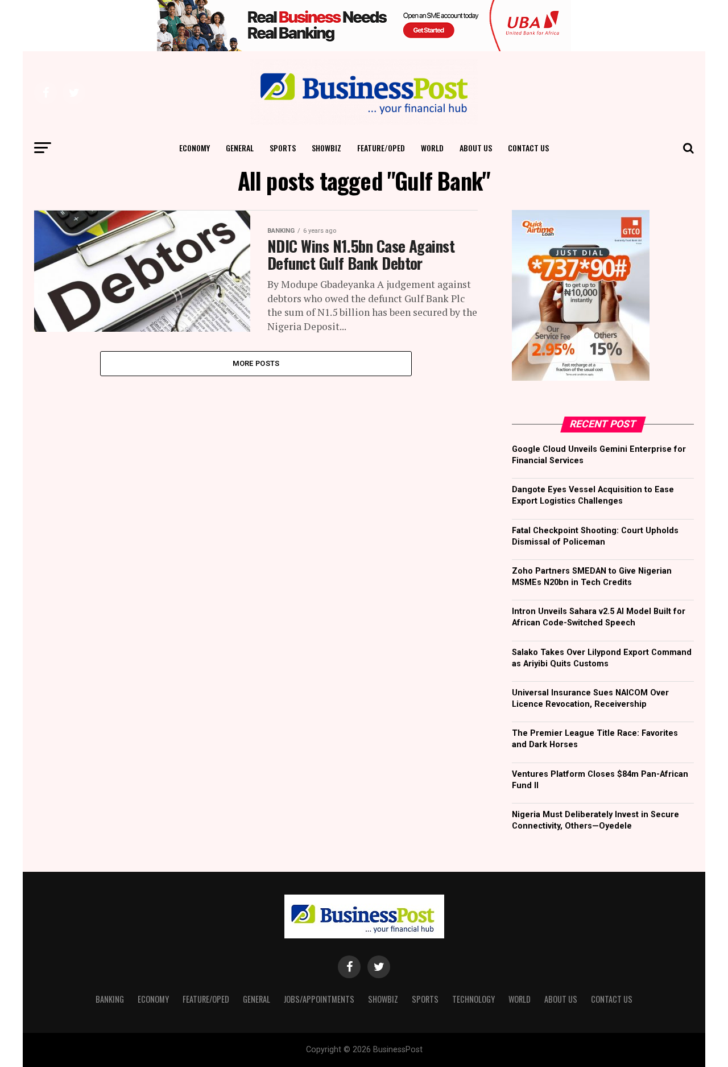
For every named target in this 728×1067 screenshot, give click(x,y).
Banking (110, 999)
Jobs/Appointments (319, 999)
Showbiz (326, 148)
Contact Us (528, 148)
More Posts (256, 363)
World (432, 148)
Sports (283, 148)
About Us (476, 148)
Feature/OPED (381, 148)
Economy (194, 148)
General (240, 148)
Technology (473, 999)
